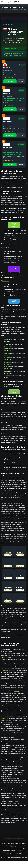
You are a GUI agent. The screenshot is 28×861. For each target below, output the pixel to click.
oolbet (3, 730)
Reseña (21, 81)
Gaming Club (7, 348)
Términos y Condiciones (19, 838)
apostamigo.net (14, 1)
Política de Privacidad (8, 838)
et (4, 718)
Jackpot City (5, 247)
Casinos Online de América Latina (11, 9)
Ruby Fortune (7, 357)
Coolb (2, 718)
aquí (24, 685)
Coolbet (6, 353)
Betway (6, 339)
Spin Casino (5, 281)
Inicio (2, 9)
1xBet (5, 344)
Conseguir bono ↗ (10, 81)
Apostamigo (6, 19)
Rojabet (6, 371)
